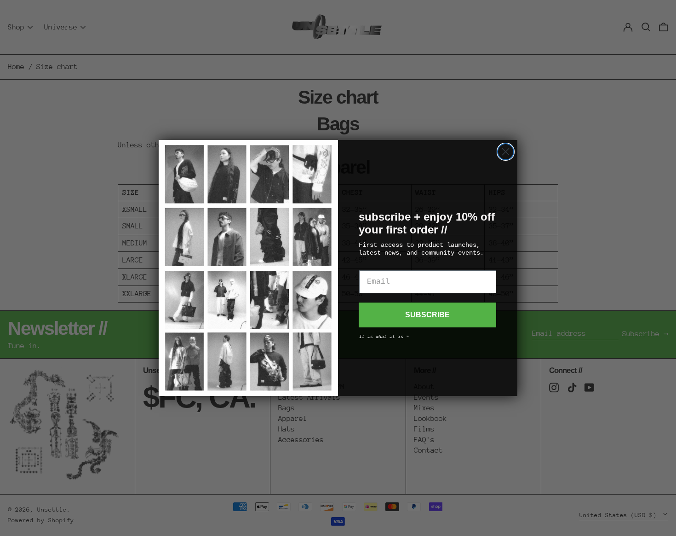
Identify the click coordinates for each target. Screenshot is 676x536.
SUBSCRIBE (427, 315)
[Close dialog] (506, 152)
